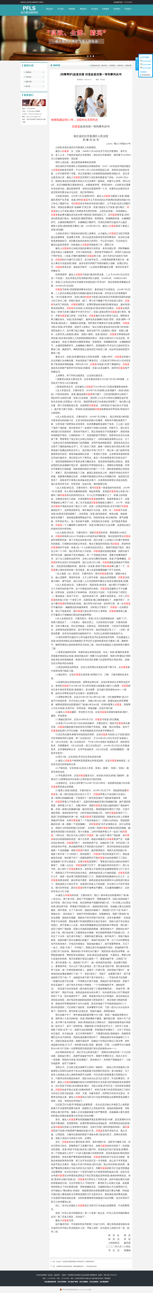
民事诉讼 (28, 72)
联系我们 (128, 10)
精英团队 (72, 10)
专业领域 (94, 10)
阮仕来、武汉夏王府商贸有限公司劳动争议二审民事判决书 (75, 1261)
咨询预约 (116, 10)
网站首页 (49, 10)
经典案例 (105, 10)
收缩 (137, 63)
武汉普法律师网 (76, 38)
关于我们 (60, 10)
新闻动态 (83, 10)
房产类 (28, 86)
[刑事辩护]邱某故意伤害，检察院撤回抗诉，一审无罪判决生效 (76, 1266)
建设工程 (28, 81)
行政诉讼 (28, 77)
